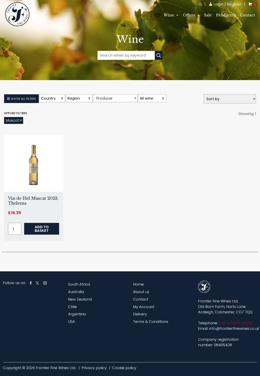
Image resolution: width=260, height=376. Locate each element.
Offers (189, 15)
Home (138, 284)
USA (71, 321)
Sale (208, 15)
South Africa (79, 284)
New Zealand (80, 299)
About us (141, 291)
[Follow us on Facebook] (31, 282)
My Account (143, 306)
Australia (76, 291)
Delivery (140, 314)
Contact (247, 15)
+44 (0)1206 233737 (236, 323)
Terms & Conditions (150, 321)
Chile (72, 306)
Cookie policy (124, 367)
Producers (226, 15)
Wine (169, 15)
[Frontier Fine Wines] (17, 14)
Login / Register (227, 4)
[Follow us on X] (37, 282)
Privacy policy (94, 367)
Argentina (77, 314)
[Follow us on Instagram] (45, 282)
